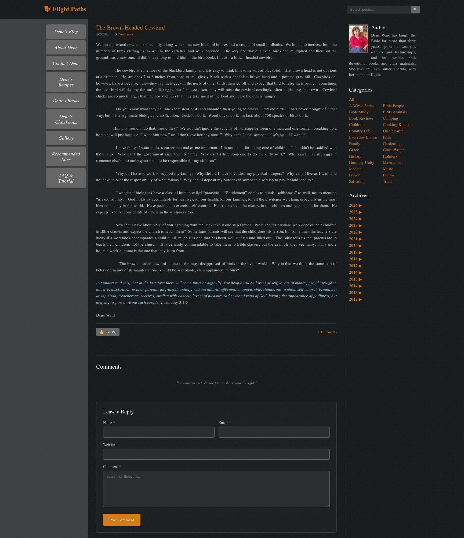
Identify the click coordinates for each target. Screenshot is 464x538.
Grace (354, 149)
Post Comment (122, 519)
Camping (390, 118)
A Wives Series (361, 105)
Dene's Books (66, 100)
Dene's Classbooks (66, 119)
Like (107, 331)
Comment (112, 466)
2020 (355, 245)
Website (109, 444)
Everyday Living (363, 137)
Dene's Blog (66, 31)
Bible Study (359, 111)
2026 (355, 205)
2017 (355, 265)
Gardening (392, 143)
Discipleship (393, 130)
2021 (355, 239)
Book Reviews (361, 118)
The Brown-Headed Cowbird (130, 27)
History (355, 156)
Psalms (388, 174)
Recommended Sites (66, 156)
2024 (355, 218)
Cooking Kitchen (397, 124)
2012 (355, 299)
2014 (355, 286)
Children (356, 124)
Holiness (390, 156)
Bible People (393, 105)
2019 (355, 252)
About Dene (66, 47)
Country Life (359, 130)
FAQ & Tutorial (66, 178)
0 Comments (124, 34)
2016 (355, 272)
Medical (356, 168)
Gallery (66, 137)
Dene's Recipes (66, 82)
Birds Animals (395, 111)
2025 (355, 212)
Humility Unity (361, 162)
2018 (355, 259)
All (351, 99)
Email (225, 422)
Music (388, 168)
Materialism (393, 162)
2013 (355, 292)
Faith (387, 137)
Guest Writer (393, 149)
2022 (355, 232)
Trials (387, 181)
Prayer (354, 174)
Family (354, 143)
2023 (355, 225)
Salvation (357, 181)
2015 (355, 279)
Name (109, 422)
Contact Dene (66, 63)
